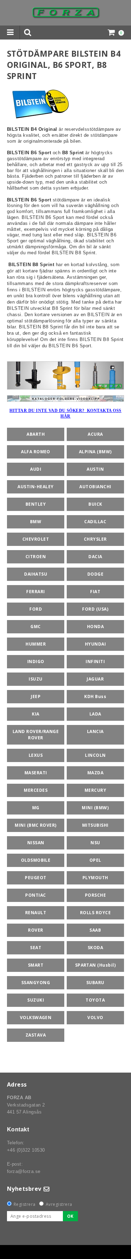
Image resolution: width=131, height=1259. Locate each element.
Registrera (25, 1204)
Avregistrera (59, 1204)
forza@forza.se (24, 1171)
